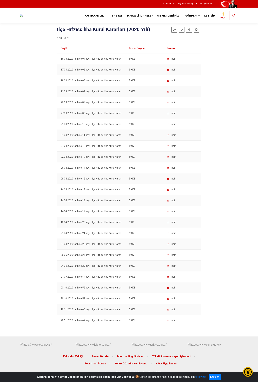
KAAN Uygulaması (166, 363)
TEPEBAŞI (117, 15)
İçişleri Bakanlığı (185, 4)
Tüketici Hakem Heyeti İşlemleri (171, 356)
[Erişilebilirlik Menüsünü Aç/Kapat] (248, 372)
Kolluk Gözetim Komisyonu (131, 363)
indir (173, 58)
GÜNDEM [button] (191, 15)
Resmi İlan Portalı (95, 363)
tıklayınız (200, 376)
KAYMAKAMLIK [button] (94, 15)
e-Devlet (167, 4)
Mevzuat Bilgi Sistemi (130, 356)
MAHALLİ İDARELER (140, 15)
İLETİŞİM (209, 15)
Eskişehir (204, 4)
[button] (189, 30)
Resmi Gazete (100, 356)
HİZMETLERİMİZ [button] (168, 15)
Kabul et (214, 376)
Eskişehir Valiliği (73, 356)
